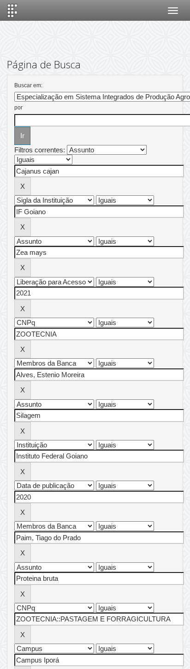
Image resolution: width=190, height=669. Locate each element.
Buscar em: (28, 85)
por (18, 107)
